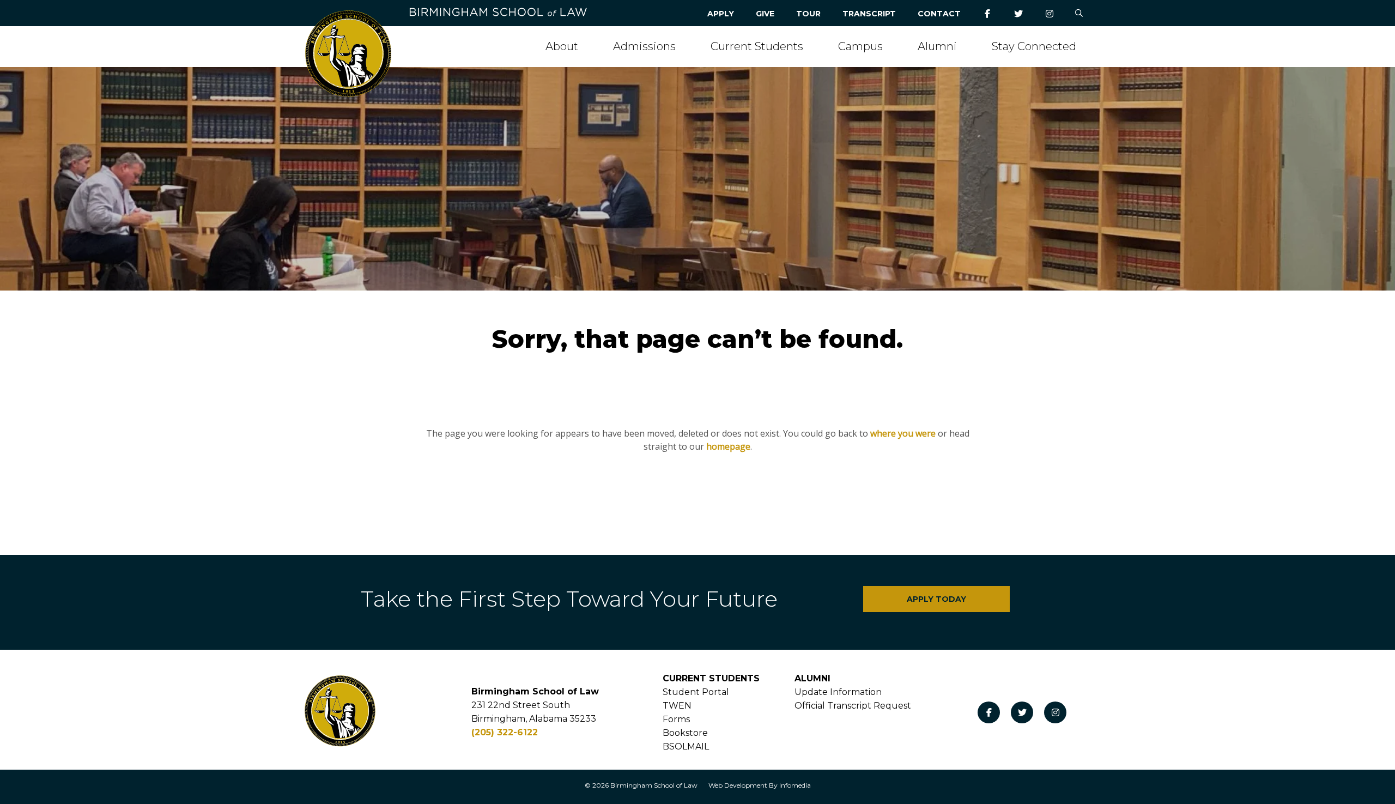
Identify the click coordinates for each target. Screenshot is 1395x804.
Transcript (869, 14)
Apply (720, 14)
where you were (903, 433)
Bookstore (685, 733)
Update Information (838, 692)
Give (765, 14)
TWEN (677, 705)
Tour (808, 14)
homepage (728, 446)
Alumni (937, 46)
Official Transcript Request (852, 705)
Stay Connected (1034, 46)
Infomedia (795, 785)
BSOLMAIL (686, 746)
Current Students (757, 46)
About (561, 46)
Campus (860, 46)
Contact (939, 14)
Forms (676, 719)
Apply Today (936, 599)
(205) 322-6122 (504, 732)
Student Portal (696, 692)
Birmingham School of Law (654, 785)
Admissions (644, 46)
